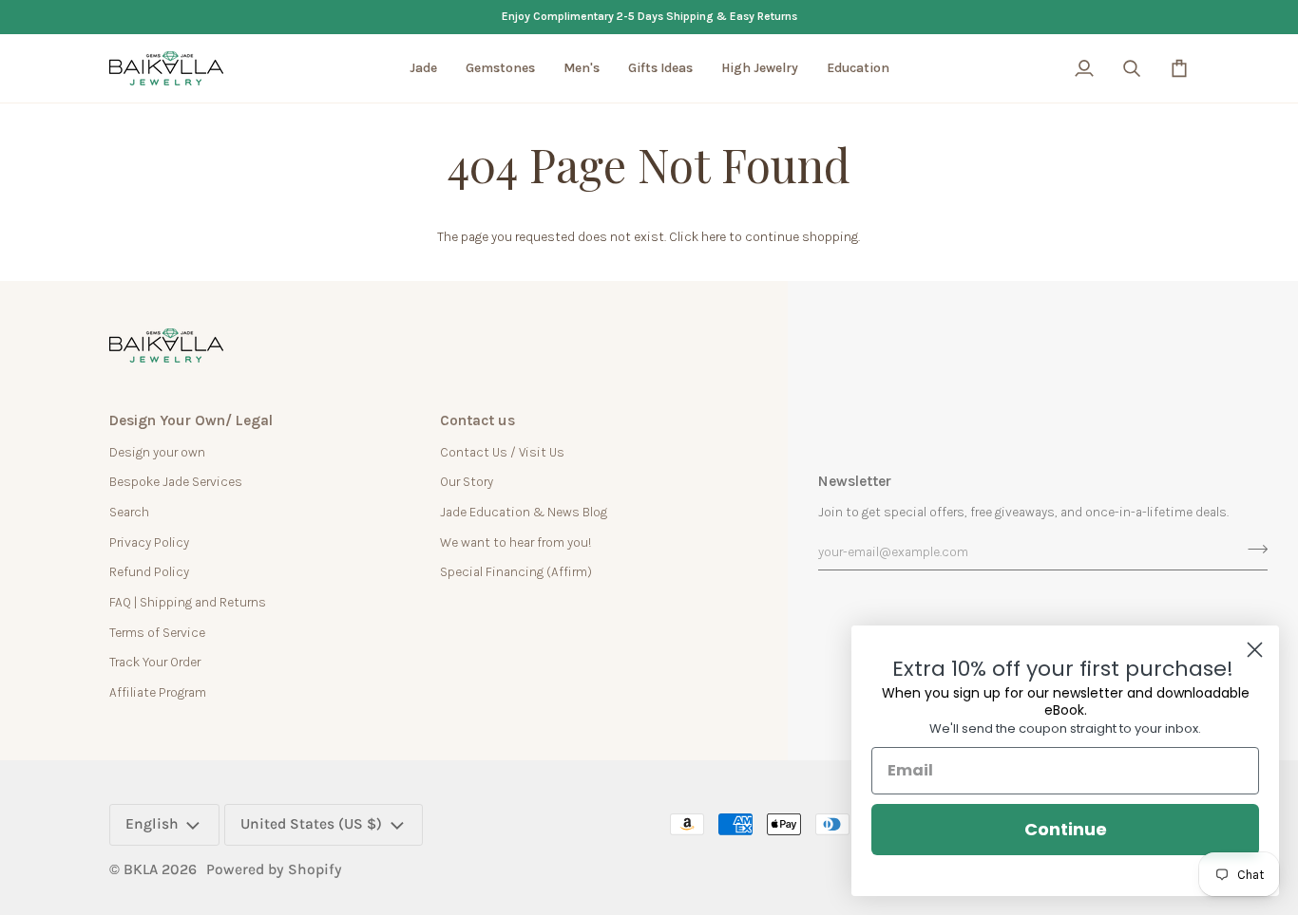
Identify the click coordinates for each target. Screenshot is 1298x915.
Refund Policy (149, 571)
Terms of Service (157, 632)
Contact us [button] (477, 420)
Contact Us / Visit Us (502, 451)
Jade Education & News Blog (523, 511)
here (713, 236)
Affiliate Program (157, 692)
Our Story (466, 481)
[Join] (1252, 548)
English (152, 823)
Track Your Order (154, 661)
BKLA (141, 869)
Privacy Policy (149, 542)
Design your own (157, 451)
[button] (423, 68)
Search (129, 511)
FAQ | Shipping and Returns (187, 601)
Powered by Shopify (274, 869)
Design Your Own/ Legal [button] (191, 420)
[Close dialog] (1254, 649)
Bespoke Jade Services (175, 481)
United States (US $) (311, 823)
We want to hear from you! (515, 542)
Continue (1065, 829)
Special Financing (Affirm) (516, 571)
